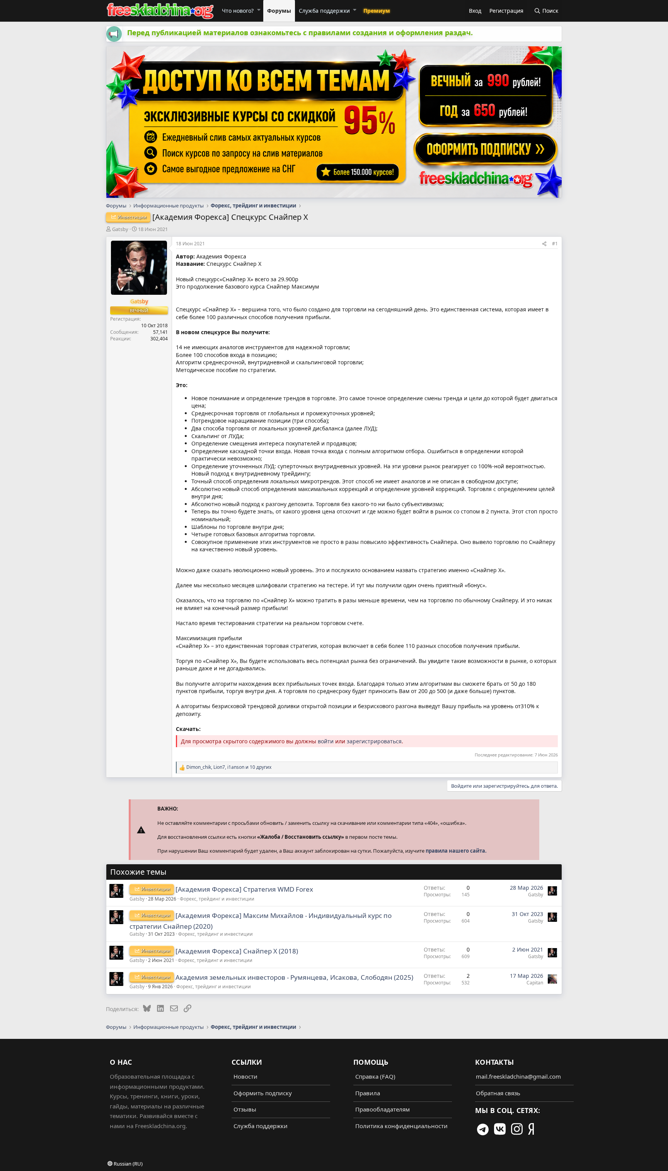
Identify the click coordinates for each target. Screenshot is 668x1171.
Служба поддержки (324, 10)
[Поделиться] (544, 243)
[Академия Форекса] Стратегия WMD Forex (244, 889)
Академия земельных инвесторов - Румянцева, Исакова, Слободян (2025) (294, 977)
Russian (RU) (127, 1163)
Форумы (279, 10)
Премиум (376, 10)
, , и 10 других (228, 767)
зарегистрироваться (374, 741)
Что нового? (238, 10)
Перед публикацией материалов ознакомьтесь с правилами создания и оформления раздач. (300, 32)
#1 (555, 243)
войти (326, 741)
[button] (258, 9)
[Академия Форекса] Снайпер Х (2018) (237, 951)
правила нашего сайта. (456, 850)
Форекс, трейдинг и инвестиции (217, 899)
